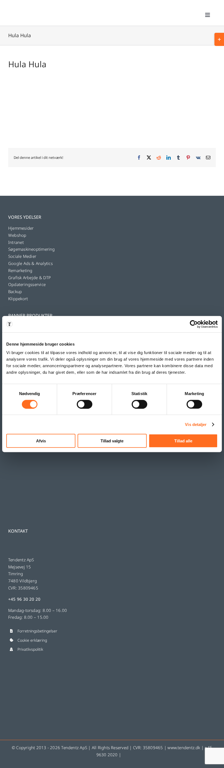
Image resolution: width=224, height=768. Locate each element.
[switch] (84, 404)
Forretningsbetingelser (37, 630)
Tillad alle (183, 441)
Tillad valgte (112, 441)
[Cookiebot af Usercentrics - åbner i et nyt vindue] (194, 324)
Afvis (41, 441)
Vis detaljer (196, 424)
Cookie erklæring (32, 640)
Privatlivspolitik (30, 649)
